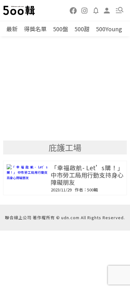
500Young (109, 29)
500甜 (82, 29)
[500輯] (19, 10)
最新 (12, 29)
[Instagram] (84, 10)
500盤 (60, 29)
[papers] (96, 10)
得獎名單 (35, 29)
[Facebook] (73, 10)
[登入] (107, 9)
